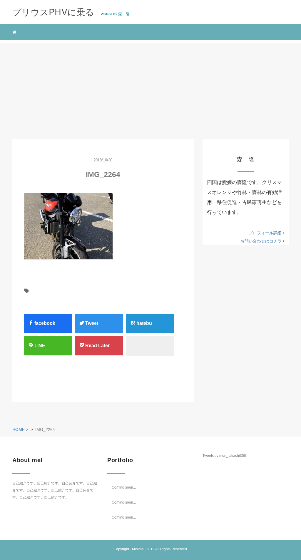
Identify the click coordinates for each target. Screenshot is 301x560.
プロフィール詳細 (266, 232)
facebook (44, 323)
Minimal (138, 549)
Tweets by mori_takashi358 (224, 456)
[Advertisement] (150, 84)
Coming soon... (124, 487)
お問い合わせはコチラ (261, 241)
